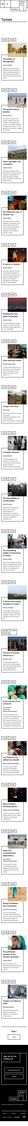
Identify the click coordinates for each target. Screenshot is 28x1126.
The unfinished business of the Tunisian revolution (11, 954)
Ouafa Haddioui (8, 608)
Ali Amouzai (7, 707)
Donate (23, 1113)
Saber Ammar (7, 168)
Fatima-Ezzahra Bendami (11, 763)
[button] (2, 3)
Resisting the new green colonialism (10, 315)
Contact (13, 1113)
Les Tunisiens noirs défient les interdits (11, 758)
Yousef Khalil (7, 960)
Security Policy (7, 1117)
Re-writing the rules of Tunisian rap (12, 213)
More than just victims (12, 360)
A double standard (11, 452)
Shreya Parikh (7, 65)
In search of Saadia (11, 264)
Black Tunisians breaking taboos (10, 805)
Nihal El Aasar (7, 504)
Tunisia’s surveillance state (12, 1002)
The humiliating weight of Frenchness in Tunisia (12, 553)
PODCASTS (6, 630)
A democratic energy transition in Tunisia (12, 602)
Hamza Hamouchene (10, 711)
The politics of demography (9, 60)
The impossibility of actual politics (11, 499)
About (4, 1113)
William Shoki (7, 659)
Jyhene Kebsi (7, 218)
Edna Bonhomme (8, 1007)
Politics (5, 40)
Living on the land (10, 406)
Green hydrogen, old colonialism (12, 162)
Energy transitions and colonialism (10, 904)
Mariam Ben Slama (9, 364)
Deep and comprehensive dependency (9, 853)
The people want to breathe (11, 110)
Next (14, 1037)
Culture (5, 193)
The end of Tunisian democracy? (11, 654)
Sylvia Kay (6, 410)
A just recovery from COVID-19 (11, 702)
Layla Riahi (6, 859)
